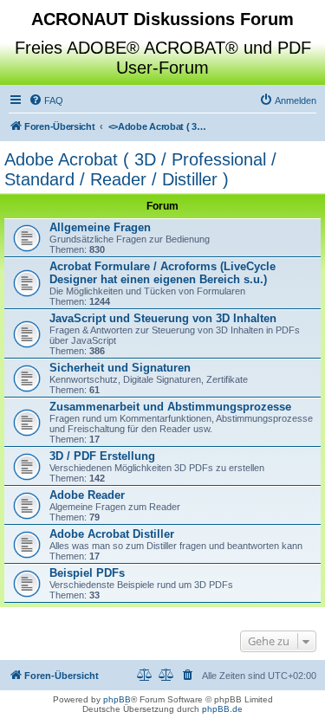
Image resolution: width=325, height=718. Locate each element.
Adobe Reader (87, 494)
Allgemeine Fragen (100, 227)
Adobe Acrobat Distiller (111, 533)
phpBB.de (222, 709)
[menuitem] (46, 100)
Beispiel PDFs (87, 572)
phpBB (117, 699)
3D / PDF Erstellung (102, 456)
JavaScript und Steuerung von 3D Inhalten (162, 318)
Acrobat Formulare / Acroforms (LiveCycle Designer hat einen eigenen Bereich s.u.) (162, 273)
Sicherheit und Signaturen (120, 367)
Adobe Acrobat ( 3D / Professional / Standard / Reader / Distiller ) (140, 169)
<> (160, 126)
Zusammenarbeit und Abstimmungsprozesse (170, 406)
